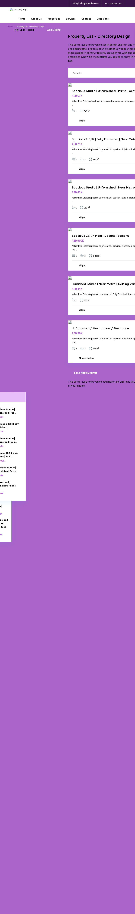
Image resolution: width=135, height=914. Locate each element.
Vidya (82, 120)
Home (21, 18)
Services (71, 18)
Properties (53, 18)
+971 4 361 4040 (23, 30)
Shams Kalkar (86, 358)
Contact (86, 18)
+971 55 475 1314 (114, 3)
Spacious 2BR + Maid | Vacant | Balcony (100, 235)
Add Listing (54, 29)
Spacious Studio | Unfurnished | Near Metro (103, 187)
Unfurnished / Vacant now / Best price (100, 328)
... (72, 105)
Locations (103, 18)
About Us (36, 18)
